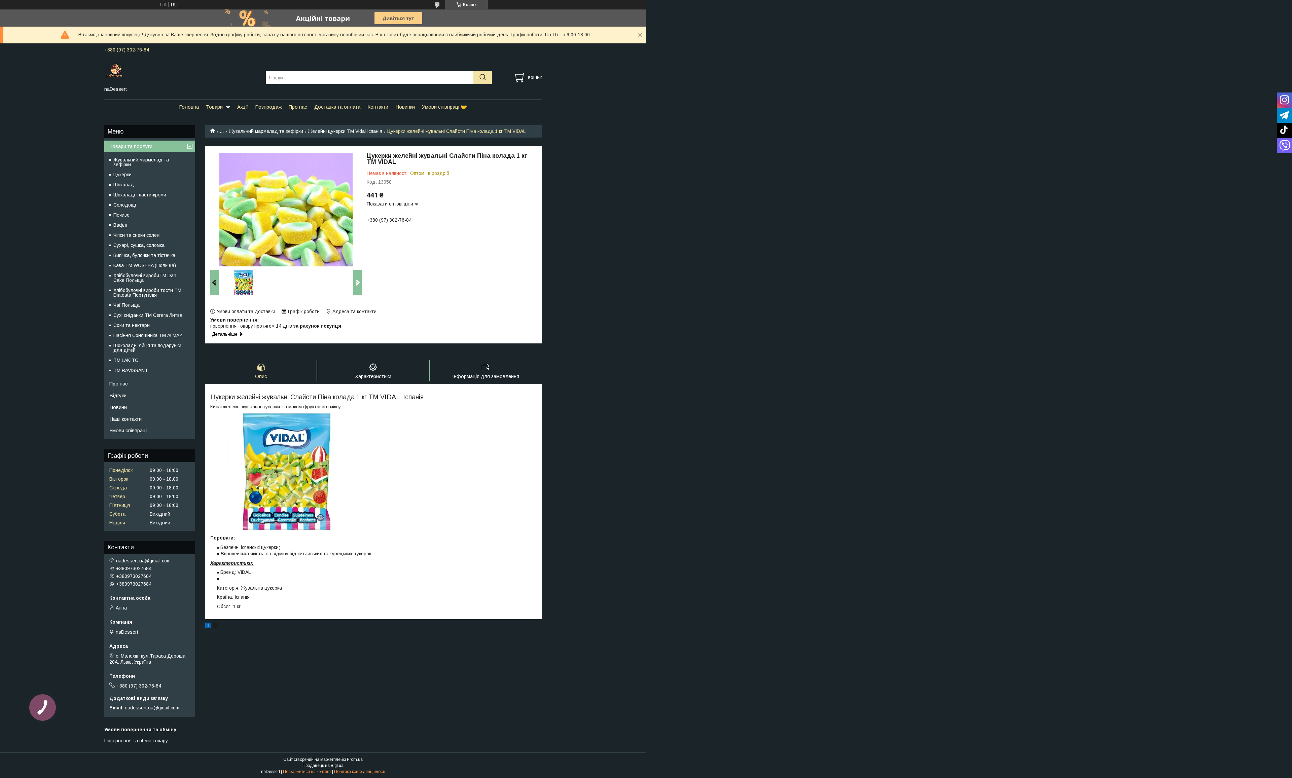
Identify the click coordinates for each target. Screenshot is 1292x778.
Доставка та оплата (337, 107)
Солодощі (124, 205)
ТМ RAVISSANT (130, 370)
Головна (189, 107)
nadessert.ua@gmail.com (143, 560)
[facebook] (208, 626)
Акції (242, 107)
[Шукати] (482, 77)
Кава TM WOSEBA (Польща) (144, 265)
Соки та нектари (131, 325)
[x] (215, 626)
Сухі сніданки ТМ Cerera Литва (147, 315)
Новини (118, 407)
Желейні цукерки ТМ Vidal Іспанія (345, 131)
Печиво (121, 215)
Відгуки (118, 395)
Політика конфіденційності (359, 771)
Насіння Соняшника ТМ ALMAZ (148, 335)
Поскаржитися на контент (307, 771)
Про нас (298, 107)
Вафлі (120, 225)
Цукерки (122, 174)
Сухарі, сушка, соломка (139, 245)
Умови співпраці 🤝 (444, 107)
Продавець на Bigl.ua (323, 765)
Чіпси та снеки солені (136, 235)
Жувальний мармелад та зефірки (266, 131)
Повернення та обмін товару (136, 740)
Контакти (377, 107)
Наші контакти (125, 419)
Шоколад (123, 184)
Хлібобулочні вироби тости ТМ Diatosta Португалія (147, 293)
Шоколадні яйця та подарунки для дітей (147, 348)
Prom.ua (355, 759)
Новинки (405, 107)
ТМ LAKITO (126, 360)
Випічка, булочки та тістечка (144, 255)
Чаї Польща (126, 305)
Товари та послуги (130, 146)
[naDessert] (180, 71)
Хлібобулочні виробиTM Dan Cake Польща (144, 278)
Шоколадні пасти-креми (139, 194)
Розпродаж (268, 107)
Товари (214, 107)
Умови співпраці (128, 430)
